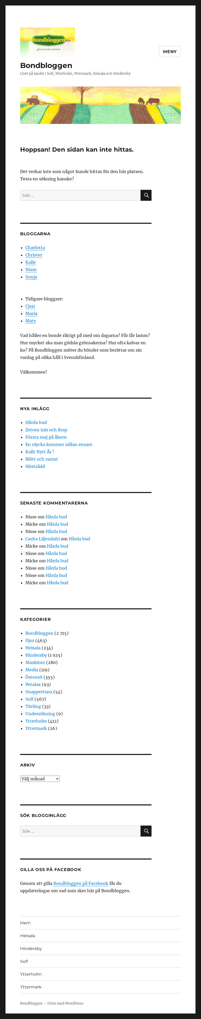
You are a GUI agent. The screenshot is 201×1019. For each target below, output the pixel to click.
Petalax (33, 684)
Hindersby (36, 655)
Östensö (33, 677)
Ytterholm (36, 721)
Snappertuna (38, 691)
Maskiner (35, 662)
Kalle (30, 262)
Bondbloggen (46, 65)
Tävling (33, 706)
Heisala (33, 647)
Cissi (30, 306)
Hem (25, 922)
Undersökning (40, 713)
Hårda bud (36, 422)
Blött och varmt (41, 459)
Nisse (31, 269)
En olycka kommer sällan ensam (58, 444)
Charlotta (35, 247)
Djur (29, 640)
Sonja (31, 276)
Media (31, 669)
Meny (170, 51)
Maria (31, 313)
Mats (30, 320)
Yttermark (36, 728)
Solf (29, 699)
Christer (33, 254)
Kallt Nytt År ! (39, 451)
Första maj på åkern (46, 437)
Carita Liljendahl (42, 538)
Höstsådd (35, 466)
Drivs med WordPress (65, 1003)
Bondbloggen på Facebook (80, 883)
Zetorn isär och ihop (46, 429)
